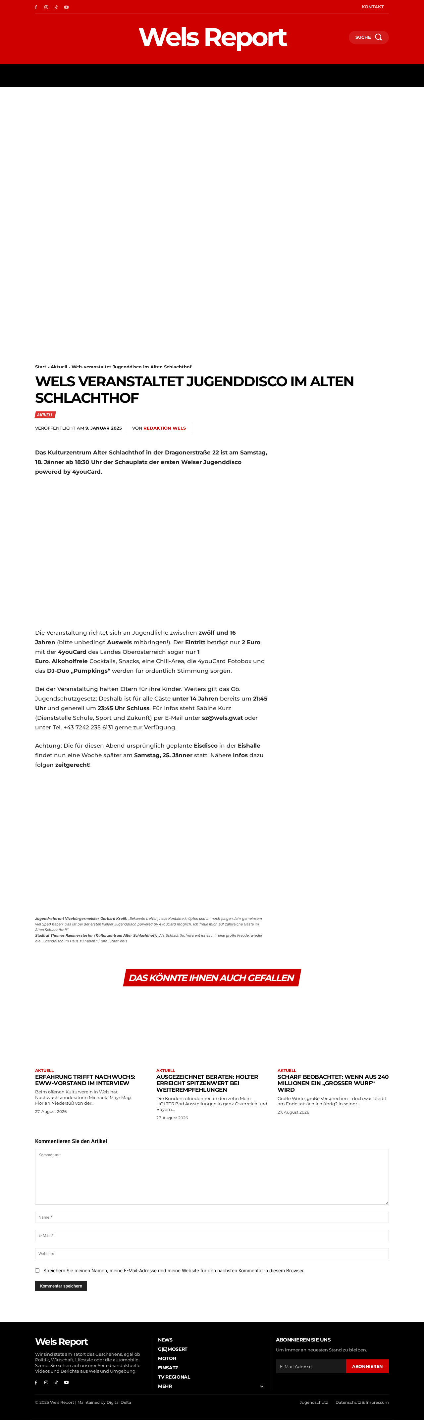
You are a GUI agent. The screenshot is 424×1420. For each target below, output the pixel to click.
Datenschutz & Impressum (362, 1402)
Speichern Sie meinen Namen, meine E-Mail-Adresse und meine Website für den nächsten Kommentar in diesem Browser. (174, 1270)
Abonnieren (367, 1366)
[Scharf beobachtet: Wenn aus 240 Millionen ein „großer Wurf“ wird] (333, 1028)
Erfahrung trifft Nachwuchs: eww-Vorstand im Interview (85, 1080)
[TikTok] (56, 6)
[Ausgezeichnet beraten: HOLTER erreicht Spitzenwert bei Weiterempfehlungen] (212, 1028)
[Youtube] (66, 6)
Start (40, 366)
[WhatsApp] (336, 428)
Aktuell (59, 366)
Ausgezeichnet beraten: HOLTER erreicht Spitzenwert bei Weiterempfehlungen (207, 1083)
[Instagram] (46, 6)
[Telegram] (366, 428)
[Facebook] (35, 6)
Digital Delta (119, 1402)
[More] (382, 428)
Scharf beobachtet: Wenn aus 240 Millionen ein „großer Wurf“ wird (333, 1083)
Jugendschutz (314, 1402)
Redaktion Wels (164, 428)
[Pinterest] (320, 428)
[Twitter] (305, 428)
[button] (341, 39)
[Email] (351, 428)
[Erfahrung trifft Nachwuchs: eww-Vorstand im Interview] (90, 1028)
